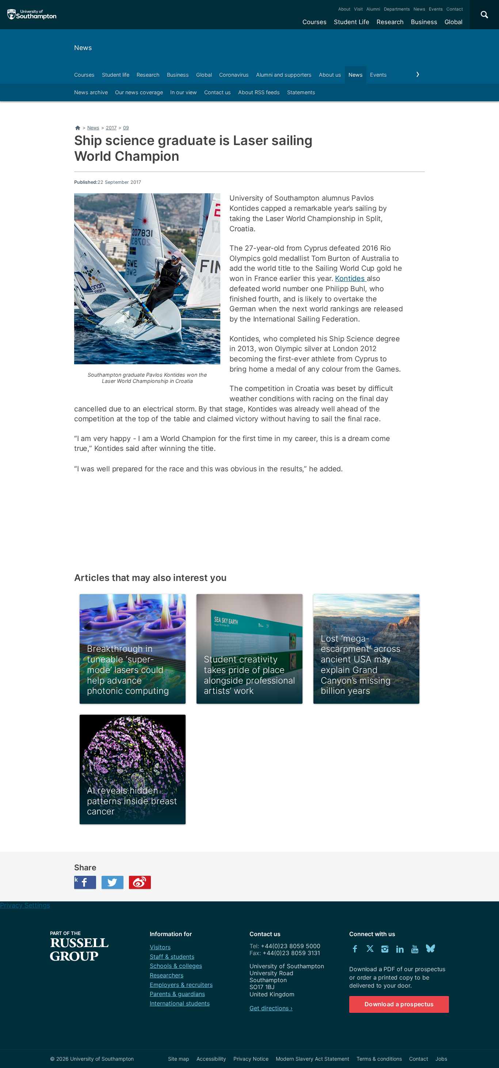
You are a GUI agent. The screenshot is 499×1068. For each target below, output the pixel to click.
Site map (178, 1059)
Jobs (441, 1059)
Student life (115, 75)
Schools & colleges (176, 965)
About (344, 9)
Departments (397, 9)
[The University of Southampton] (32, 14)
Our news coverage (139, 92)
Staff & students (172, 956)
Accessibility (211, 1059)
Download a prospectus (399, 1004)
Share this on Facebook (76, 879)
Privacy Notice (250, 1059)
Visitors (160, 947)
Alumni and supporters (284, 75)
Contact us (217, 92)
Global (453, 22)
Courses (314, 22)
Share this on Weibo (140, 882)
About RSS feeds (259, 92)
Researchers (166, 975)
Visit (358, 9)
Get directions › (271, 1008)
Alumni (373, 9)
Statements (301, 92)
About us (330, 75)
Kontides (350, 278)
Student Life (351, 22)
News (419, 9)
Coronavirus (234, 75)
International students (180, 1003)
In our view (183, 92)
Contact (454, 9)
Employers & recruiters (181, 984)
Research (390, 22)
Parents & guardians (177, 993)
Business (424, 22)
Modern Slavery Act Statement (312, 1059)
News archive (91, 92)
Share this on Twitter (112, 882)
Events (436, 9)
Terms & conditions (379, 1059)
